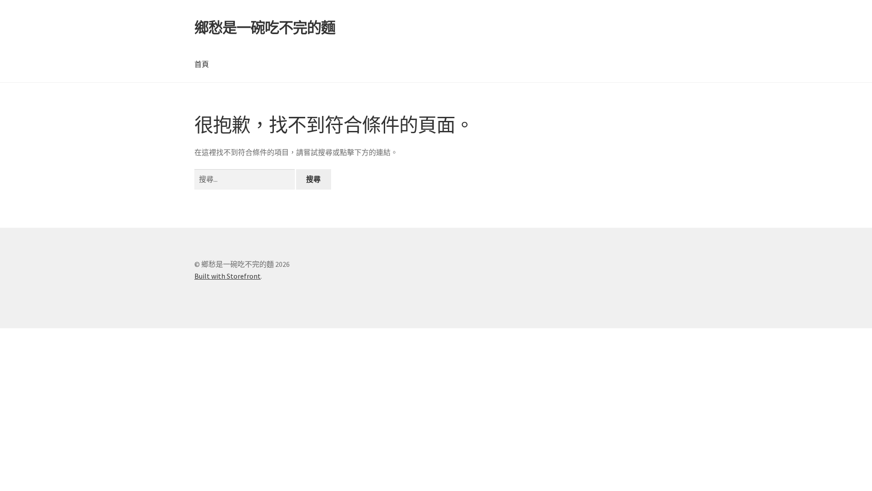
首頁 (201, 64)
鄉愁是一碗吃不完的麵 (264, 28)
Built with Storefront (227, 276)
